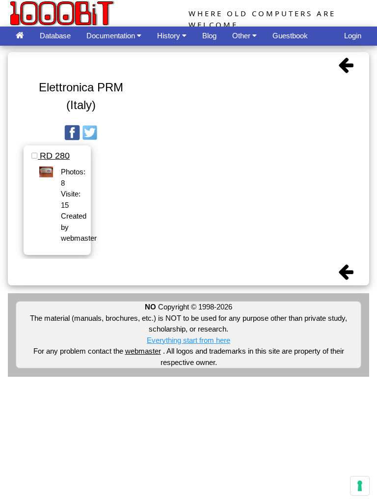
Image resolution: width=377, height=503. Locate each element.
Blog (209, 35)
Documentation (111, 35)
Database (55, 35)
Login (352, 35)
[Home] (20, 36)
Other (242, 35)
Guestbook (290, 35)
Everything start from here (188, 340)
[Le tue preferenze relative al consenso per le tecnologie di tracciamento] (359, 485)
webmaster (143, 351)
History (169, 35)
